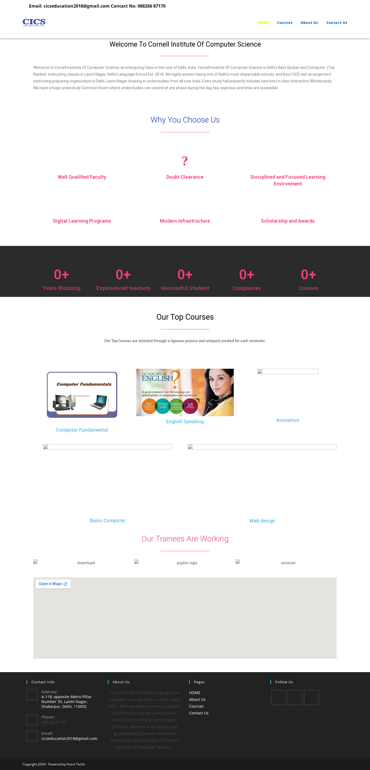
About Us (197, 699)
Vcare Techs (76, 764)
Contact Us (199, 713)
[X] (278, 697)
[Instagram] (311, 697)
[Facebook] (295, 697)
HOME (194, 692)
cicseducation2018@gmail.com (69, 738)
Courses (196, 706)
